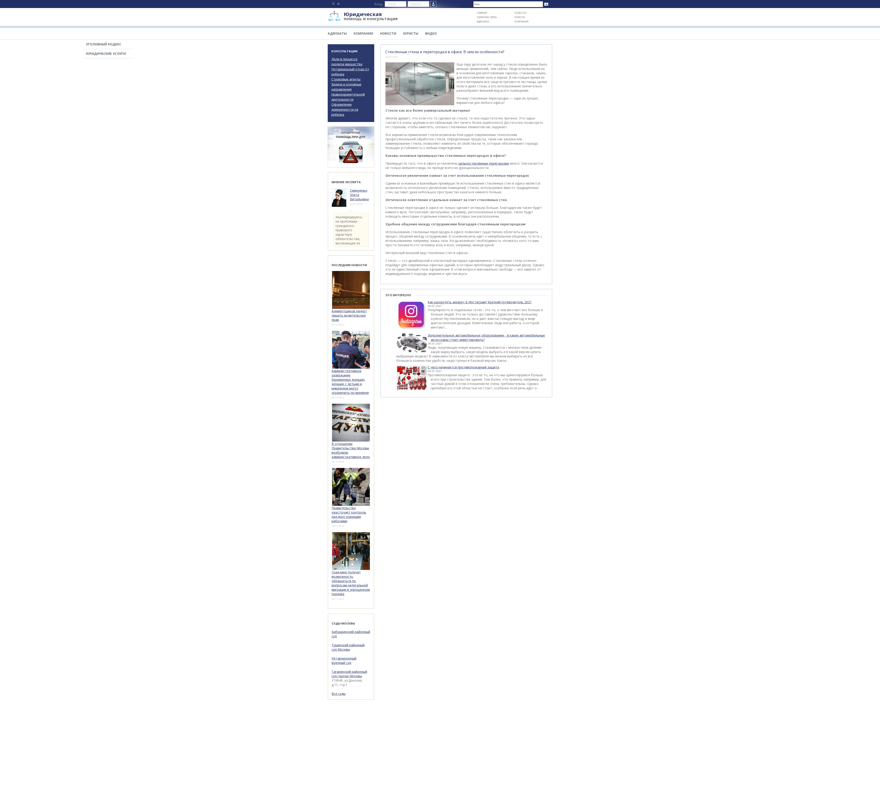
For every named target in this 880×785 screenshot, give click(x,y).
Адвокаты (483, 21)
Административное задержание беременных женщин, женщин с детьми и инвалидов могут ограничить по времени (350, 382)
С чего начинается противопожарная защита (463, 367)
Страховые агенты (345, 79)
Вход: (378, 4)
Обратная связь (487, 17)
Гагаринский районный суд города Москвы (349, 673)
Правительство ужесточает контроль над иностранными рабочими (349, 514)
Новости (520, 12)
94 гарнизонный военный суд (344, 660)
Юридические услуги (106, 53)
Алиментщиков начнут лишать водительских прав (349, 315)
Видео (431, 33)
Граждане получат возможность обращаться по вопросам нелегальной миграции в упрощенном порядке (351, 583)
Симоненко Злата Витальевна (359, 194)
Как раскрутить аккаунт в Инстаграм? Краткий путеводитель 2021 (480, 302)
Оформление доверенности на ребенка (344, 109)
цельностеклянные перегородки (484, 163)
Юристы (519, 17)
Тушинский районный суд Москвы (348, 647)
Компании (521, 21)
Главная (482, 12)
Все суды (339, 693)
